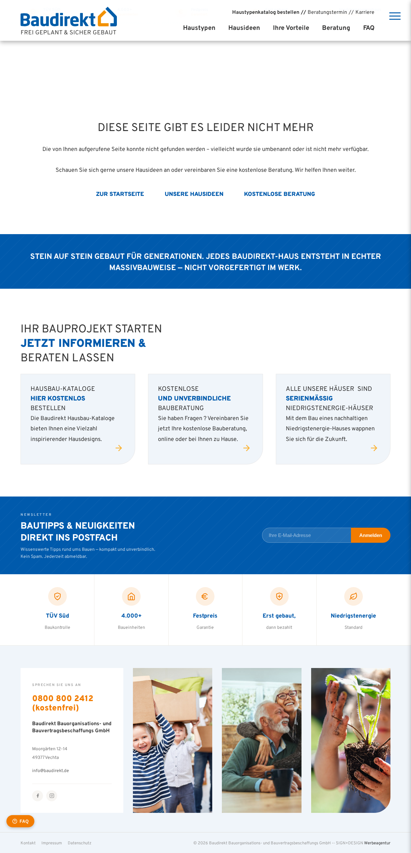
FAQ (368, 27)
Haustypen (199, 27)
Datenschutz (80, 843)
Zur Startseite (120, 193)
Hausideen (244, 27)
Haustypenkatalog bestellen (265, 12)
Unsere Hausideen (194, 193)
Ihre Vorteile (291, 27)
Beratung (336, 27)
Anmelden (370, 535)
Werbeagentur (377, 843)
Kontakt (28, 843)
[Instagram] (51, 795)
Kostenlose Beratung (279, 193)
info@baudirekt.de (50, 770)
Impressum (51, 843)
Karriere (364, 12)
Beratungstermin (327, 12)
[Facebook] (37, 795)
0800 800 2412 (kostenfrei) (62, 703)
